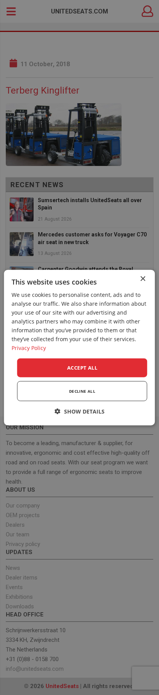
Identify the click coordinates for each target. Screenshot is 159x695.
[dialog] (79, 347)
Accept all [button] (82, 367)
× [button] (142, 278)
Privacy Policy (29, 348)
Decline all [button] (82, 391)
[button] (80, 411)
